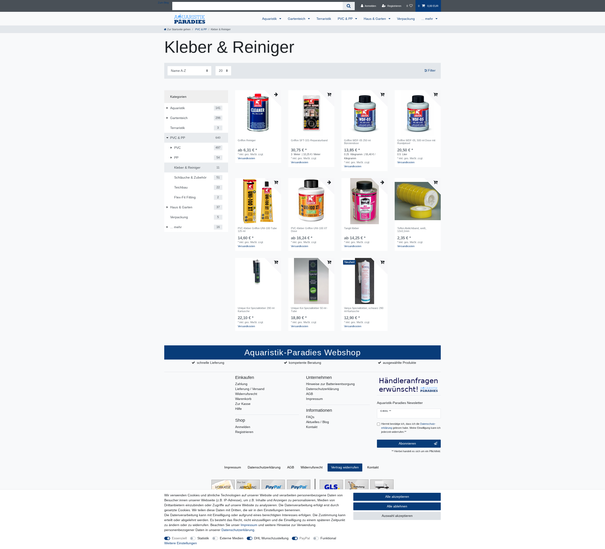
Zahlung (241, 384)
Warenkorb (243, 399)
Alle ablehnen (397, 506)
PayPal (304, 538)
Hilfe (238, 409)
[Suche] (349, 6)
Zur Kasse (243, 404)
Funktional (328, 538)
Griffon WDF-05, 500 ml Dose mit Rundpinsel (416, 142)
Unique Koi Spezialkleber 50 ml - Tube (309, 309)
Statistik (203, 538)
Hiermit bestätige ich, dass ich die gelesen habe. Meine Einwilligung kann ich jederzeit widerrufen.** (411, 427)
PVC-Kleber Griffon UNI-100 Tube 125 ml (257, 229)
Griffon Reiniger (247, 140)
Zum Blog (163, 2)
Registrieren (244, 432)
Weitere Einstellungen (180, 543)
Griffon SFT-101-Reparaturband (309, 140)
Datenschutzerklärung (322, 389)
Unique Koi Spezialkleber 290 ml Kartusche (256, 309)
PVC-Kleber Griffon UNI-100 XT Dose (309, 229)
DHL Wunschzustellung (271, 538)
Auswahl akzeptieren (397, 516)
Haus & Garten (375, 19)
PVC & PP (346, 19)
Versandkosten (246, 158)
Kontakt (311, 427)
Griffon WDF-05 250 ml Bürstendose (357, 142)
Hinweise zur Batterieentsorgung (330, 384)
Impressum (314, 399)
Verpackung (406, 19)
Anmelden (242, 427)
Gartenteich (297, 19)
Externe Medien (231, 538)
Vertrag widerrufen (345, 467)
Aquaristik (270, 19)
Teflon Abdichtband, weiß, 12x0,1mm (411, 229)
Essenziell (179, 538)
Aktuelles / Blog (317, 422)
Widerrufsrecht (246, 394)
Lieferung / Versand (249, 389)
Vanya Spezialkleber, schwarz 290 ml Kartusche (363, 309)
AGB (309, 394)
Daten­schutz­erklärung (264, 467)
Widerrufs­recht (312, 467)
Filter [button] (432, 70)
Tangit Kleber (351, 228)
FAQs (310, 417)
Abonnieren (407, 443)
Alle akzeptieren (397, 496)
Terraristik (323, 19)
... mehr (427, 19)
